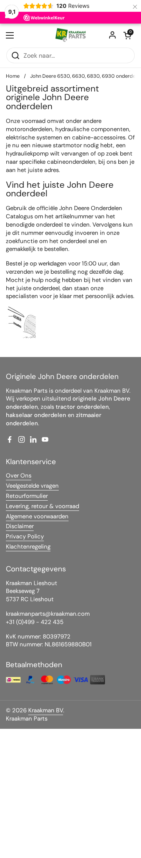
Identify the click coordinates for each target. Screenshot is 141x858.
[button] (127, 35)
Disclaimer (20, 526)
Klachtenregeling (28, 547)
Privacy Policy (25, 536)
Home (13, 76)
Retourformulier (27, 496)
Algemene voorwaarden (37, 516)
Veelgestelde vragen (32, 486)
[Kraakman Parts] (70, 35)
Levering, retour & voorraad (42, 506)
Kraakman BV (45, 710)
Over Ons (18, 475)
